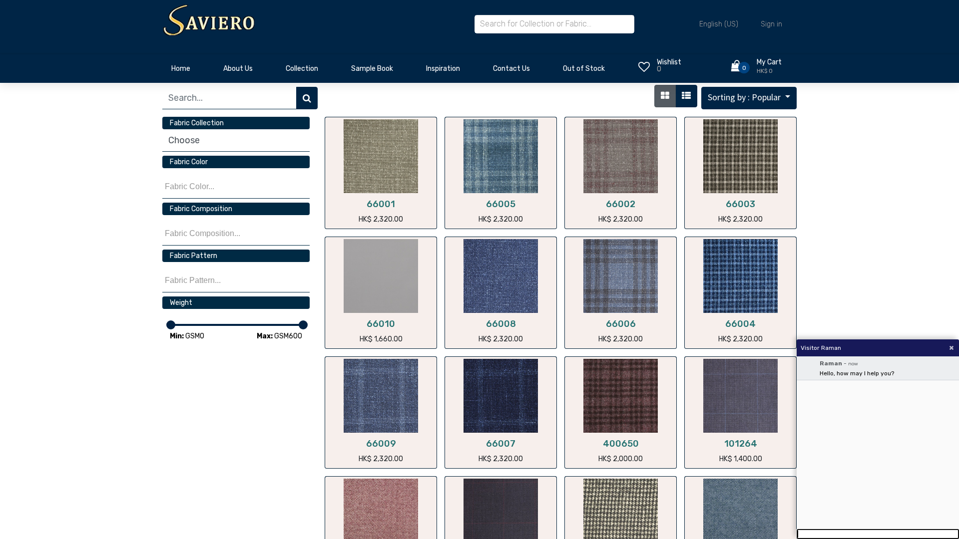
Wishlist (669, 62)
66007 (500, 443)
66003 (740, 204)
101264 (740, 443)
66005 (500, 204)
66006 (621, 323)
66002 (620, 204)
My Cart (769, 62)
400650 (621, 443)
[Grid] (665, 96)
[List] (686, 96)
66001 (381, 204)
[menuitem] (180, 71)
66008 (501, 323)
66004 (740, 323)
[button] (749, 98)
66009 (381, 443)
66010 (381, 323)
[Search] (307, 98)
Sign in (771, 24)
